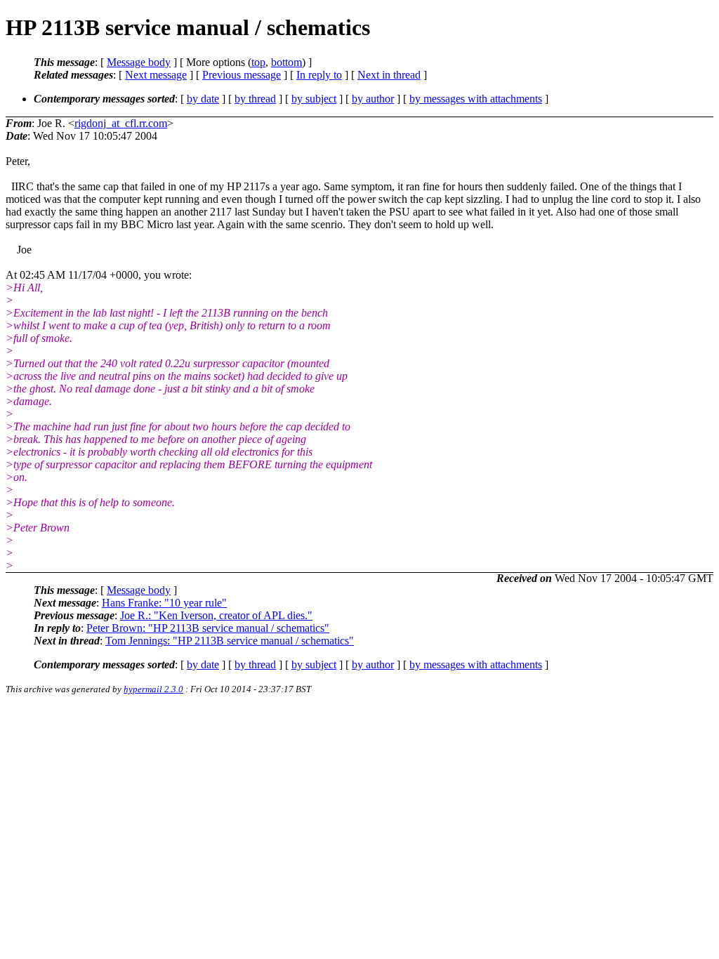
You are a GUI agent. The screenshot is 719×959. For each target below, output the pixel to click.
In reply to (319, 75)
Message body (139, 62)
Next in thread (389, 75)
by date (203, 99)
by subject (313, 99)
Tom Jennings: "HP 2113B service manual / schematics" (229, 641)
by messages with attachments (475, 99)
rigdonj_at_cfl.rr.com (120, 123)
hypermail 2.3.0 (153, 689)
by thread (255, 99)
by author (373, 99)
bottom (286, 62)
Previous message (241, 75)
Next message (156, 75)
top (258, 62)
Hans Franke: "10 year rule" (164, 603)
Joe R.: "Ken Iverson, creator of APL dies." (216, 615)
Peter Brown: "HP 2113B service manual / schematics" (207, 628)
